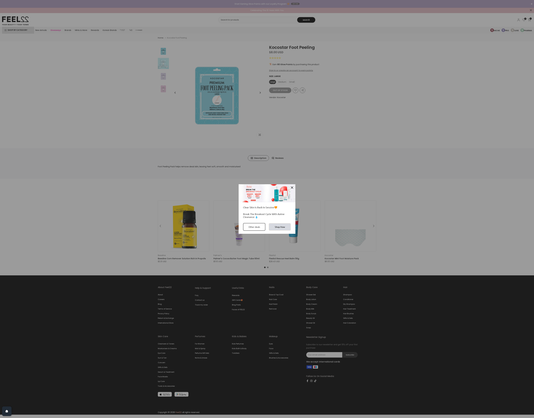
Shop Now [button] (280, 226)
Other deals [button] (254, 226)
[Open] (7, 411)
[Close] (292, 187)
